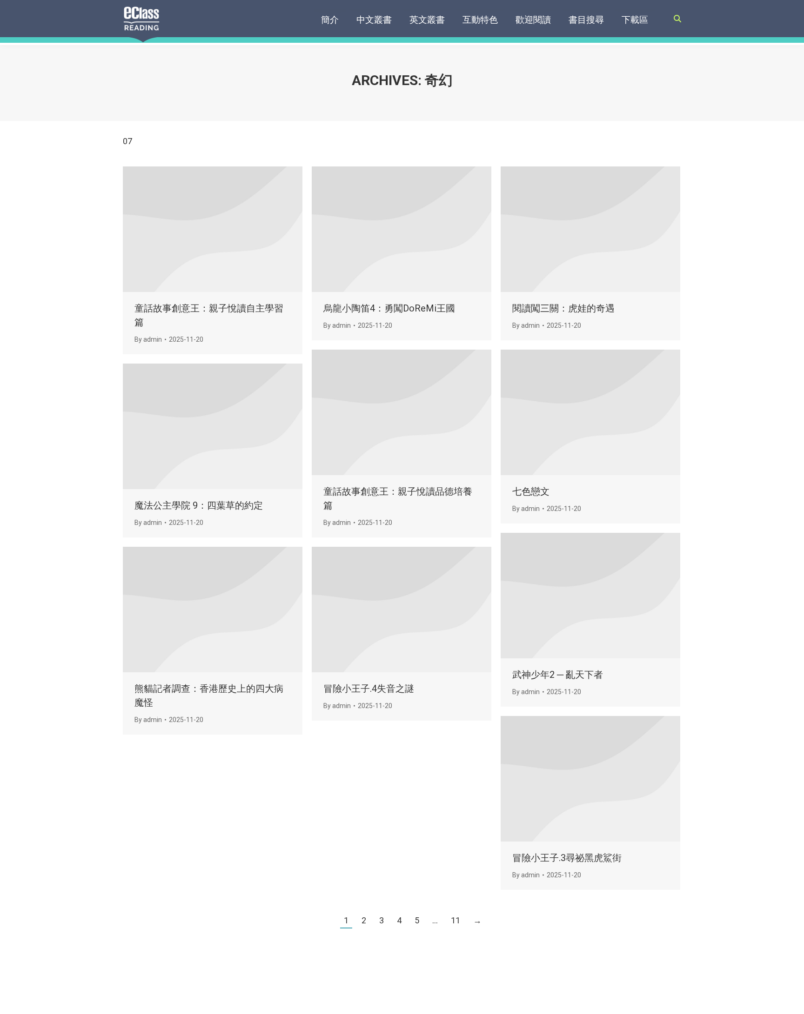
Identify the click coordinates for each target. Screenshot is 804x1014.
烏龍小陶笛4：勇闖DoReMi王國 (389, 308)
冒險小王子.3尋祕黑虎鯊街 (567, 857)
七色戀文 (530, 491)
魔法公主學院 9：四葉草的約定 (198, 505)
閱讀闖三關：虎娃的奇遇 (563, 308)
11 (455, 920)
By (148, 339)
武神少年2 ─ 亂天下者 (557, 674)
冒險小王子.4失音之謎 (368, 688)
